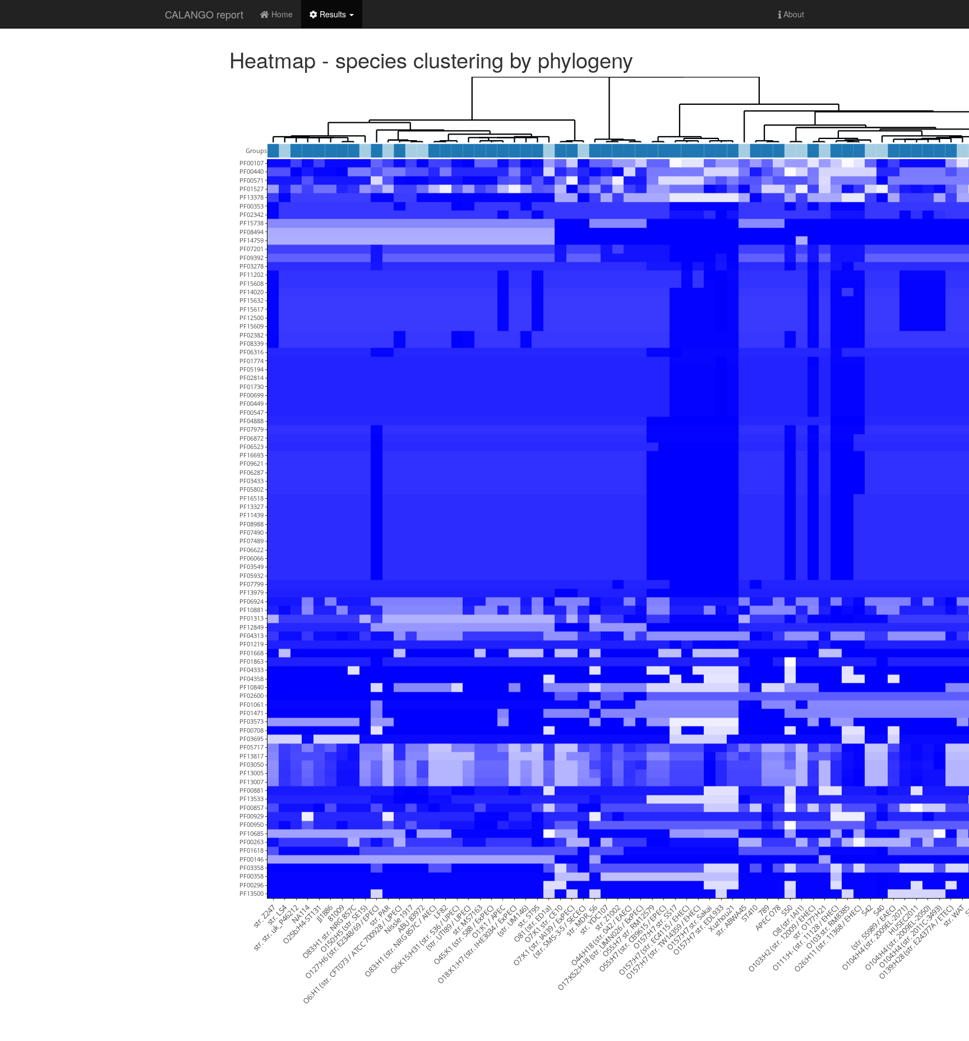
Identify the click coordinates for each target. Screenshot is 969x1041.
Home (281, 14)
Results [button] (332, 14)
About (792, 14)
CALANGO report (204, 14)
